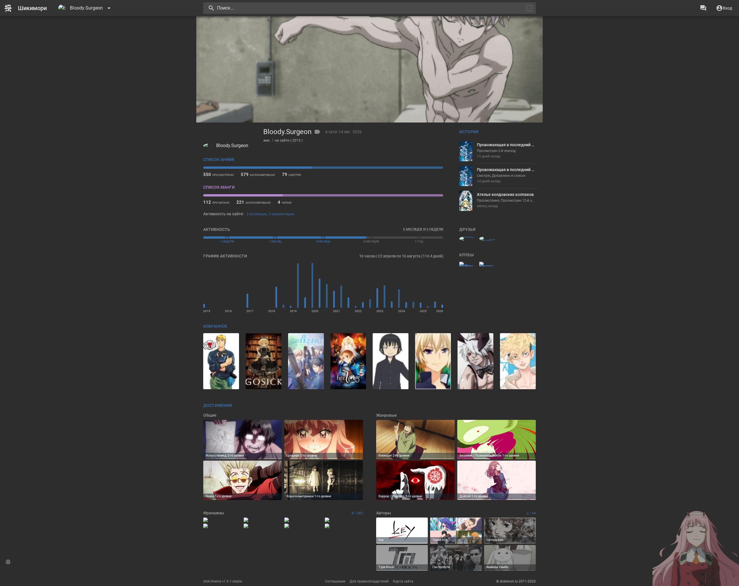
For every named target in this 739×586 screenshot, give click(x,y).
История (469, 131)
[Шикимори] (28, 8)
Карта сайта (403, 581)
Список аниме (219, 159)
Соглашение (335, 581)
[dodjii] (467, 238)
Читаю (285, 202)
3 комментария (281, 214)
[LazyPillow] (487, 238)
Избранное (215, 326)
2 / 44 (531, 513)
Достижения (217, 405)
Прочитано (216, 202)
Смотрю (291, 174)
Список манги (219, 187)
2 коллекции (257, 214)
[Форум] (703, 8)
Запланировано (258, 174)
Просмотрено (218, 174)
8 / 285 (357, 513)
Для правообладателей (369, 581)
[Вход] (724, 8)
